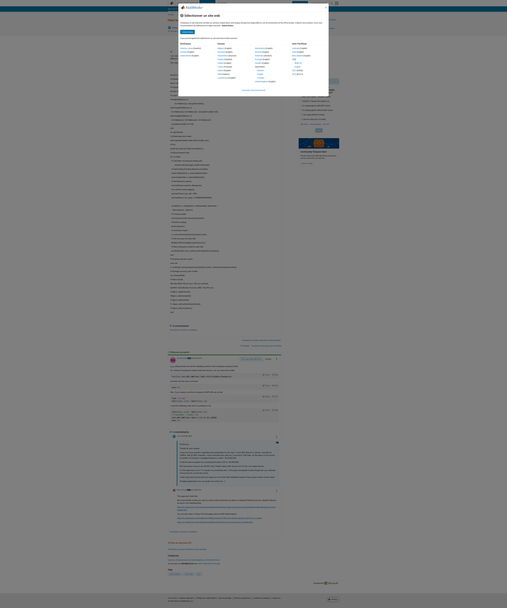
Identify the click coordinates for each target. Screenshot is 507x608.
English (260, 74)
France (220, 67)
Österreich (259, 56)
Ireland (220, 70)
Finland (221, 63)
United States (185, 56)
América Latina (186, 48)
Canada (183, 52)
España (221, 59)
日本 (294, 70)
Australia (296, 48)
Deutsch (260, 70)
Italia (220, 74)
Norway (258, 52)
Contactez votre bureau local (253, 90)
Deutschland (223, 56)
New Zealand (297, 56)
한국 (294, 74)
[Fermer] (326, 7)
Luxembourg (223, 78)
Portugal (258, 59)
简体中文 (298, 63)
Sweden (258, 63)
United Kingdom (261, 81)
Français (260, 78)
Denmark (221, 52)
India (294, 52)
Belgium (221, 48)
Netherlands (260, 48)
